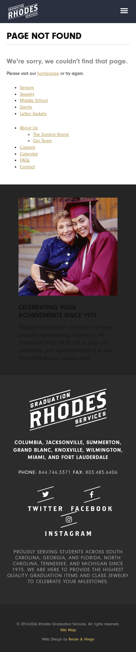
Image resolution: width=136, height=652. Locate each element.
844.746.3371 (55, 472)
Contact (27, 167)
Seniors (27, 87)
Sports (26, 107)
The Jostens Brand (51, 134)
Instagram (68, 523)
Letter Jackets (33, 113)
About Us (29, 128)
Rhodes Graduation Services (23, 11)
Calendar (29, 154)
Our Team (42, 141)
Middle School (34, 100)
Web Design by (68, 639)
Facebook (91, 498)
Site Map (68, 630)
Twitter (45, 498)
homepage (48, 73)
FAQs (25, 160)
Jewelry (27, 94)
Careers (27, 147)
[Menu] (124, 11)
